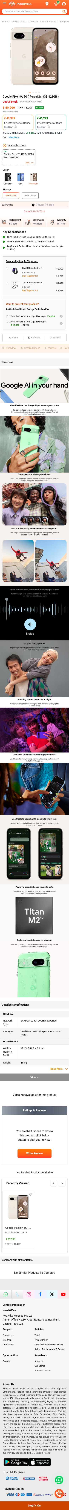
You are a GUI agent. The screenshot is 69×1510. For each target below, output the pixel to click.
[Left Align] (64, 11)
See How (10, 127)
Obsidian (8, 183)
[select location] (48, 4)
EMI (27, 163)
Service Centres (42, 1370)
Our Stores (39, 1366)
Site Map (7, 1340)
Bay (20, 183)
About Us (39, 1361)
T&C (32, 163)
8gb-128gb (10, 195)
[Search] (41, 4)
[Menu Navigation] (4, 4)
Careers (6, 1361)
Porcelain (33, 183)
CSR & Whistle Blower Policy (48, 1344)
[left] (53, 1183)
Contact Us (8, 1335)
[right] (62, 1183)
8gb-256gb (30, 195)
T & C (37, 1335)
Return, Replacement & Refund (49, 1349)
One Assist (8, 1344)
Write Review (34, 1153)
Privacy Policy (41, 1340)
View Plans (14, 137)
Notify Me (34, 1505)
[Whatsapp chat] (58, 1480)
